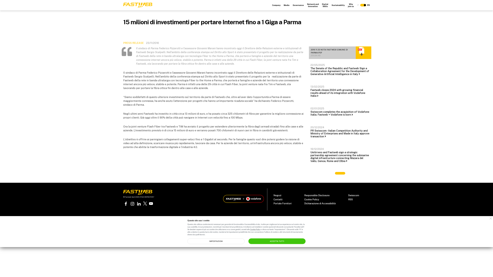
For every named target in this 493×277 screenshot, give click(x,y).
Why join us (351, 5)
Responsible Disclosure (317, 195)
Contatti (277, 199)
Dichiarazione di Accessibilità (320, 203)
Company (276, 5)
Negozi (277, 195)
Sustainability (338, 5)
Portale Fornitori (282, 203)
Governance (298, 5)
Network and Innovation (313, 5)
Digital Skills (325, 5)
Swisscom (353, 195)
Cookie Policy (311, 199)
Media (286, 5)
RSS (350, 199)
